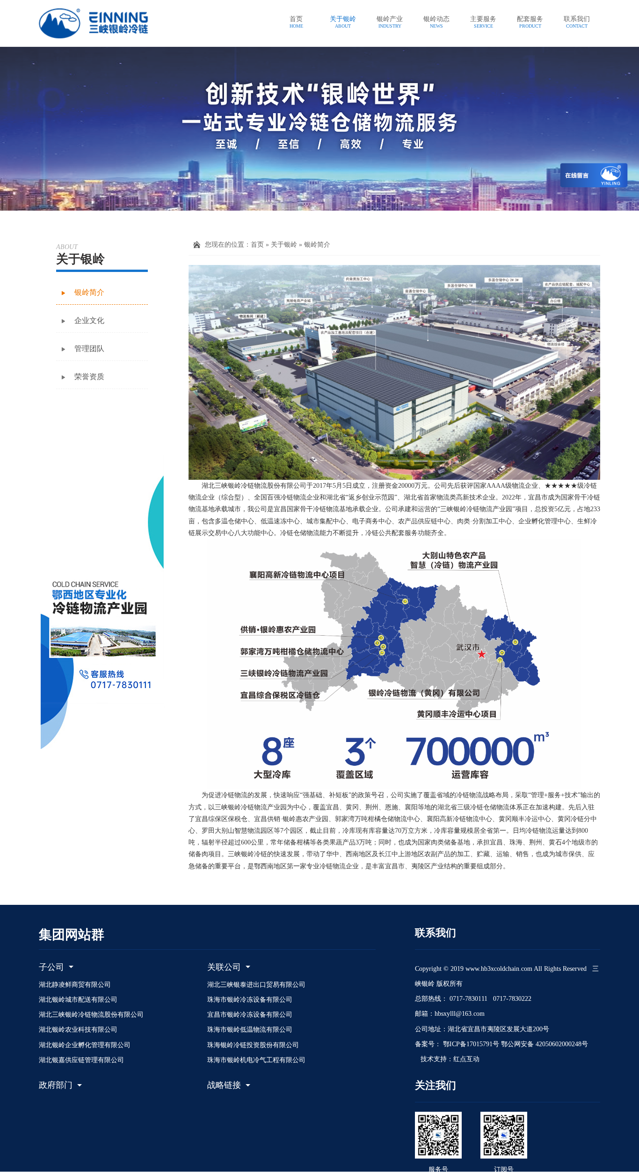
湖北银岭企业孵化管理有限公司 (85, 1045)
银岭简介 (317, 244)
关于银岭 (284, 244)
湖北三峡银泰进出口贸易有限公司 (256, 984)
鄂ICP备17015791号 (470, 1044)
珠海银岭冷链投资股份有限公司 (253, 1045)
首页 (257, 244)
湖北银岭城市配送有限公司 (78, 999)
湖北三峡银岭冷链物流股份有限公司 (91, 1014)
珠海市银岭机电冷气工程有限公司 (256, 1060)
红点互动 (466, 1059)
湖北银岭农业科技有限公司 (78, 1029)
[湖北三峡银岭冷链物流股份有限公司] (104, 23)
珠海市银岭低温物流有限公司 (249, 1029)
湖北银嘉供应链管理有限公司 (81, 1060)
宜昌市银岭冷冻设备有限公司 (249, 1014)
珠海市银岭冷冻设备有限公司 (249, 999)
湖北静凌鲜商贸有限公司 (75, 984)
